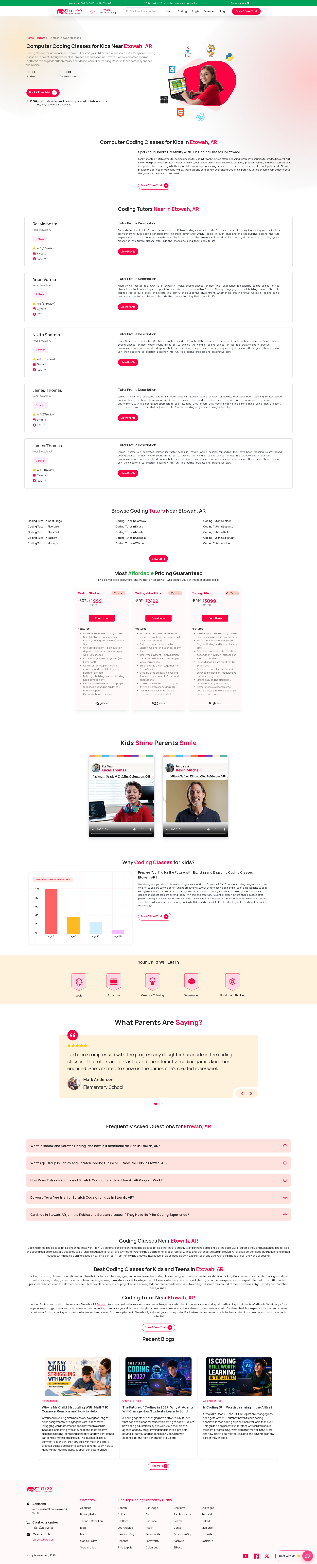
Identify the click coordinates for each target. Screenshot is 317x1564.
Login (223, 11)
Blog (83, 1527)
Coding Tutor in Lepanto (218, 526)
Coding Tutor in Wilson (129, 543)
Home (30, 38)
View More (158, 559)
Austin (149, 1527)
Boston (122, 1508)
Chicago (123, 1514)
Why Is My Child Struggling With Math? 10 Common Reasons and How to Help (75, 1409)
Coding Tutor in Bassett (42, 538)
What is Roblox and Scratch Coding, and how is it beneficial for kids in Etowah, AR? (95, 1146)
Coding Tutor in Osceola (130, 538)
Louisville (207, 1534)
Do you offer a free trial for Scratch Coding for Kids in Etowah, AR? (82, 1197)
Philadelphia (125, 1547)
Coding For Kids (131, 1401)
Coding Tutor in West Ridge (45, 521)
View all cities (88, 1547)
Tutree (101, 1304)
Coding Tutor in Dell (215, 532)
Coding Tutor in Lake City (219, 538)
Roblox (40, 239)
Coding (182, 11)
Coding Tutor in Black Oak (43, 532)
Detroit (206, 1521)
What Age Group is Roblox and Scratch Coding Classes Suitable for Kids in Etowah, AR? (98, 1163)
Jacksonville (153, 1534)
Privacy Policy (88, 1514)
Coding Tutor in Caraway (130, 521)
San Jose (151, 1521)
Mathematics (50, 1401)
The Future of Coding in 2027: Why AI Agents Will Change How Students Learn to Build (158, 1409)
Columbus (152, 1547)
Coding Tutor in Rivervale (43, 526)
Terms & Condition (91, 1521)
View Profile (128, 251)
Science (209, 11)
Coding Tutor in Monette (43, 543)
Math (169, 11)
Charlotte (179, 1508)
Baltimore (207, 1541)
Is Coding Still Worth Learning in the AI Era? (237, 1407)
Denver (178, 1527)
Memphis (207, 1527)
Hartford (123, 1521)
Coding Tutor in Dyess (129, 526)
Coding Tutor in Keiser (217, 521)
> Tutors (40, 38)
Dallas (149, 1514)
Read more (157, 1465)
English (196, 11)
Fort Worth (152, 1541)
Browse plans (238, 3)
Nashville (179, 1541)
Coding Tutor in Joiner (217, 543)
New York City (126, 1534)
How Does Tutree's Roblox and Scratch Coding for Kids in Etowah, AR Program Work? (96, 1180)
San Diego (152, 1508)
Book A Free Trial (246, 11)
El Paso (178, 1547)
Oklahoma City (182, 1534)
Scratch (40, 350)
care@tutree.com (43, 1539)
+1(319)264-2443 (42, 1527)
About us (85, 1508)
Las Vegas (208, 1508)
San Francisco (182, 1514)
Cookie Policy (88, 1541)
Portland (207, 1514)
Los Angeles (125, 1527)
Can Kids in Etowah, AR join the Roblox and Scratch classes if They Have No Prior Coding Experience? (109, 1214)
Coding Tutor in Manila (129, 532)
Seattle (178, 1521)
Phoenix (123, 1541)
